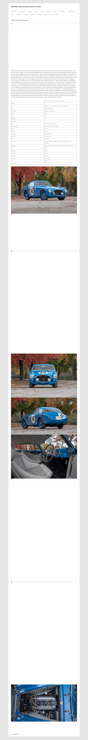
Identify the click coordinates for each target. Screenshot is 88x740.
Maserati (19, 14)
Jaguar (55, 11)
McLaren (26, 14)
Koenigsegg (62, 11)
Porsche (47, 14)
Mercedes (33, 14)
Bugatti (42, 11)
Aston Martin (22, 11)
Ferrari (48, 11)
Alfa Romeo (13, 11)
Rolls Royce (55, 14)
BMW (36, 11)
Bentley (30, 11)
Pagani (40, 14)
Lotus (12, 14)
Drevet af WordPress (15, 734)
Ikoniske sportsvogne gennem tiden (26, 7)
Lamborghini (71, 11)
